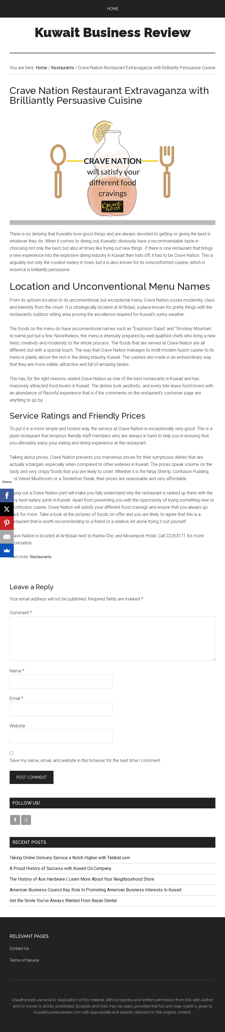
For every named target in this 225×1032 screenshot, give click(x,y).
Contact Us (19, 948)
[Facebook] (7, 495)
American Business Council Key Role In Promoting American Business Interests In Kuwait (95, 889)
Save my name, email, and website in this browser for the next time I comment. (85, 760)
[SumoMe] (7, 550)
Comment (21, 612)
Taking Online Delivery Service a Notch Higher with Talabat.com (70, 857)
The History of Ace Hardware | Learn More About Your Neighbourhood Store (82, 879)
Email (16, 698)
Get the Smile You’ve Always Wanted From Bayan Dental (63, 900)
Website (17, 725)
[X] (7, 509)
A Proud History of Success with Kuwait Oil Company (60, 868)
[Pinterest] (7, 523)
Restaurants (41, 557)
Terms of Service (24, 960)
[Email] (7, 537)
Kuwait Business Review (113, 32)
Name (17, 671)
